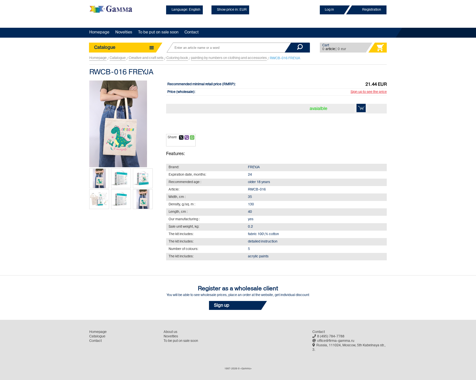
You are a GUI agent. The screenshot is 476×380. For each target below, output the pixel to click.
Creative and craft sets (146, 58)
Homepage (99, 32)
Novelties (123, 32)
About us (170, 332)
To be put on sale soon (158, 32)
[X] (181, 137)
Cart (325, 45)
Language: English (186, 9)
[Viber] (186, 137)
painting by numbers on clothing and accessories (229, 58)
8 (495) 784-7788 (330, 336)
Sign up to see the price (369, 92)
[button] (238, 305)
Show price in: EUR (232, 9)
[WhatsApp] (192, 137)
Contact (191, 32)
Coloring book (177, 58)
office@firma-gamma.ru (335, 341)
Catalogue (118, 58)
